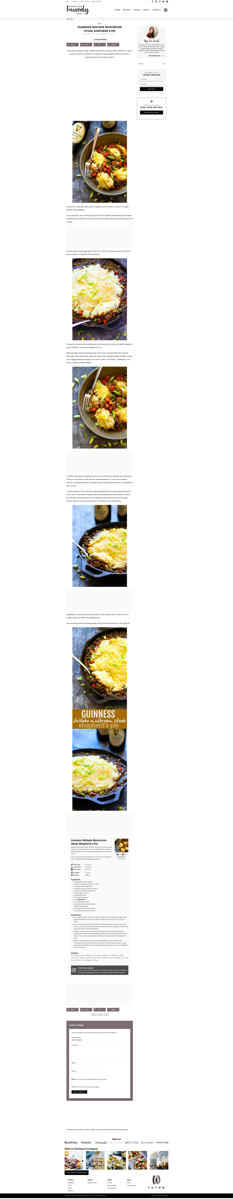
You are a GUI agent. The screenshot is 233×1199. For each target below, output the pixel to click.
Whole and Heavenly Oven (78, 10)
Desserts (71, 1191)
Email (74, 1071)
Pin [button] (125, 854)
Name (74, 1063)
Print (120, 854)
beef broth (81, 899)
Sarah (86, 34)
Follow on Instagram (76, 1172)
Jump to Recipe (100, 39)
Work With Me (96, 1)
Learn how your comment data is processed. (112, 1129)
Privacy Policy (85, 1)
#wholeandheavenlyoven (117, 972)
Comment (75, 1045)
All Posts (94, 1014)
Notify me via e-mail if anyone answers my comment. (90, 1079)
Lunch (70, 1185)
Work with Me (111, 1185)
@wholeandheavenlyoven (91, 972)
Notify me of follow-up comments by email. (85, 1087)
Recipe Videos (92, 1183)
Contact (74, 1)
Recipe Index (131, 1185)
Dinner (106, 1014)
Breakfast (71, 1183)
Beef (99, 23)
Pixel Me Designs (163, 1195)
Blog (128, 1183)
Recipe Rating (76, 1037)
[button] (118, 856)
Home (67, 1)
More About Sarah (154, 55)
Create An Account (151, 112)
